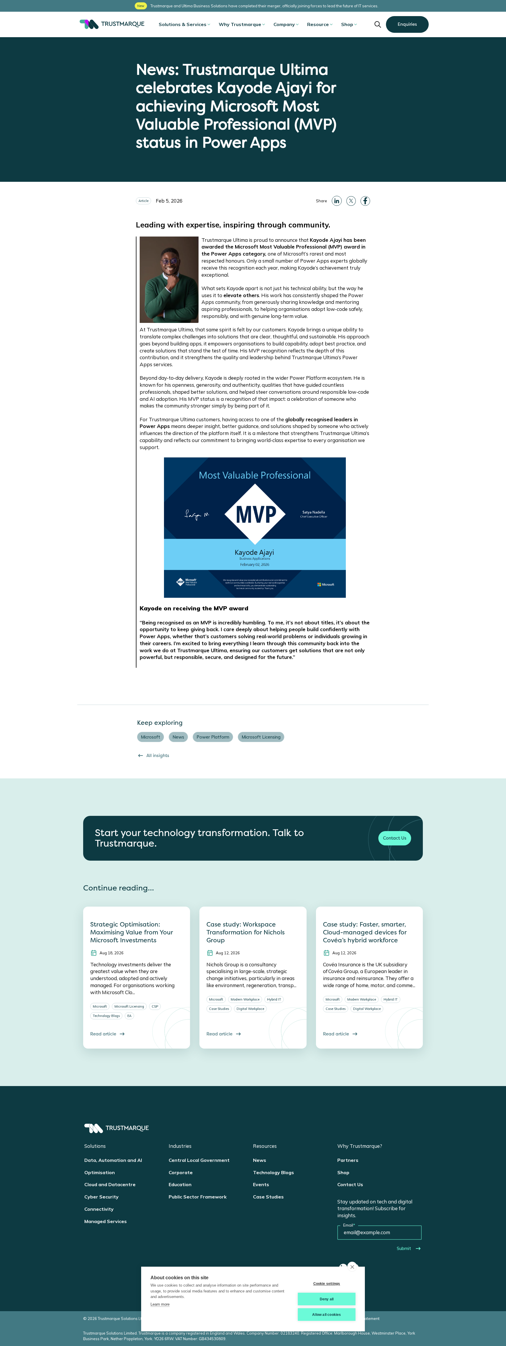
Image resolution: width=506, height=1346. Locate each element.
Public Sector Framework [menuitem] (198, 1197)
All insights (157, 755)
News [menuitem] (259, 1160)
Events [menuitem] (261, 1184)
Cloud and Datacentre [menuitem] (110, 1184)
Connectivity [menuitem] (99, 1209)
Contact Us (394, 838)
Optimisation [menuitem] (99, 1172)
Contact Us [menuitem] (350, 1184)
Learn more (160, 1304)
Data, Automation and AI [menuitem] (113, 1160)
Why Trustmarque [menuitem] (240, 24)
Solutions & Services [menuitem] (182, 24)
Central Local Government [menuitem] (199, 1160)
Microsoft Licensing (261, 737)
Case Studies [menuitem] (268, 1197)
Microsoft (150, 737)
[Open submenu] (208, 24)
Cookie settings (326, 1284)
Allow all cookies (326, 1315)
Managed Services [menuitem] (105, 1221)
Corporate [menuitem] (181, 1172)
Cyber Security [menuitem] (101, 1197)
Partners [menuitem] (347, 1160)
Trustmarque (110, 24)
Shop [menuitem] (347, 24)
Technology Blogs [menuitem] (273, 1172)
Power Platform (212, 737)
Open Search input (378, 24)
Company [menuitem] (284, 24)
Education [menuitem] (180, 1184)
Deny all (327, 1299)
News (178, 737)
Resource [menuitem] (318, 24)
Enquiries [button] (407, 24)
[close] (352, 1267)
